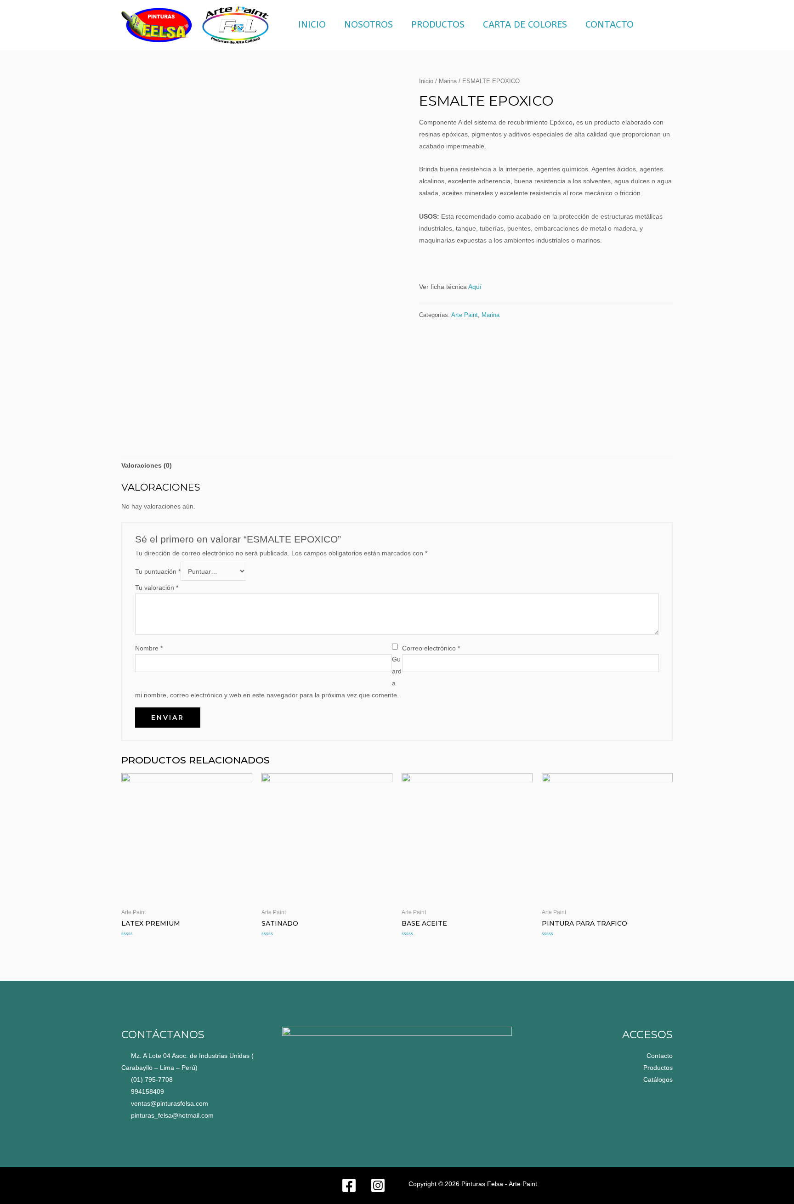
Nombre (149, 648)
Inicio (312, 24)
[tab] (146, 465)
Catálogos (658, 1079)
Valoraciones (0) (146, 465)
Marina (448, 81)
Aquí (475, 286)
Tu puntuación (158, 571)
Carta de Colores (525, 24)
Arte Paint (464, 315)
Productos (438, 24)
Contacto (609, 24)
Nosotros (368, 24)
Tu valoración (156, 587)
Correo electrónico (431, 648)
